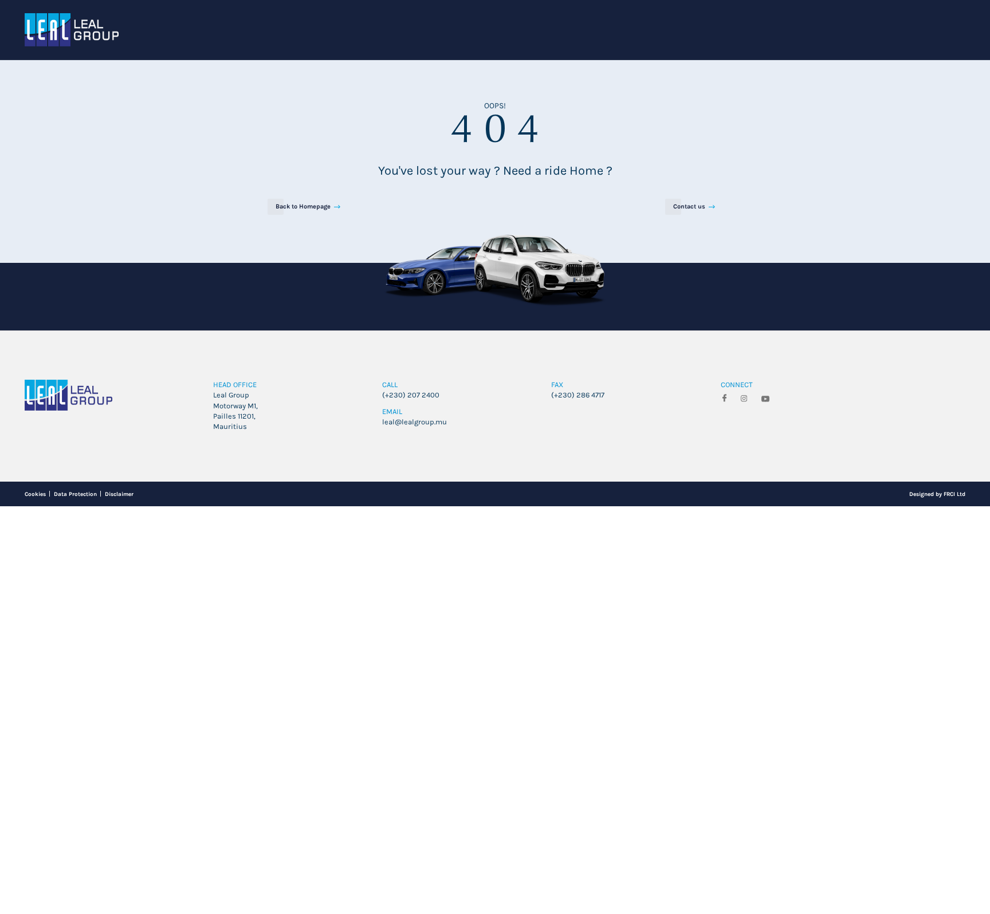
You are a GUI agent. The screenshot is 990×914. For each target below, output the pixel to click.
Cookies (39, 663)
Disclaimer (158, 663)
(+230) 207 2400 (420, 543)
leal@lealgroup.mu (426, 582)
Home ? (635, 243)
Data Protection (96, 663)
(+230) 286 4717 (586, 543)
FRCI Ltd (948, 663)
